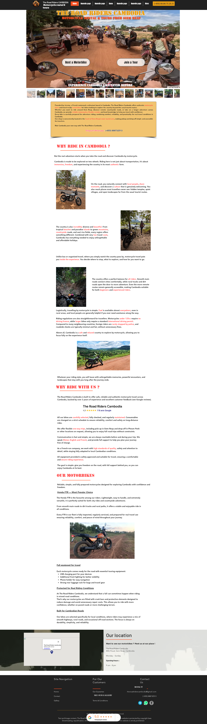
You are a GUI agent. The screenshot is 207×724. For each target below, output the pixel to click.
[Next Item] (176, 49)
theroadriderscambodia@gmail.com (141, 692)
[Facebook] (151, 703)
